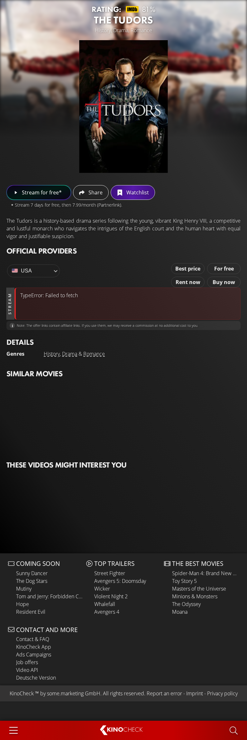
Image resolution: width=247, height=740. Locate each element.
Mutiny (24, 588)
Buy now (224, 282)
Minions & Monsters (194, 596)
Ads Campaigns (33, 654)
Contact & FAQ (32, 639)
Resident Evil (30, 612)
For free (224, 268)
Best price (187, 268)
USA (26, 270)
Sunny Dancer (32, 573)
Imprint (194, 693)
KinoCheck (22, 693)
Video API (27, 670)
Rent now (188, 282)
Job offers (27, 662)
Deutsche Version (36, 677)
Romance (94, 353)
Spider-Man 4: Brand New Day (205, 573)
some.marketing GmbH (73, 693)
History (52, 353)
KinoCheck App (33, 647)
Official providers (41, 251)
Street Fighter (109, 573)
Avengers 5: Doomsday (120, 581)
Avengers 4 (106, 612)
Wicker (102, 588)
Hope (22, 604)
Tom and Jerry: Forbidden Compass (49, 596)
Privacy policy (222, 693)
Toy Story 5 (184, 581)
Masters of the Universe (199, 588)
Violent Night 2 (111, 596)
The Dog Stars (31, 581)
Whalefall (104, 604)
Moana (180, 612)
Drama (69, 353)
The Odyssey (186, 604)
